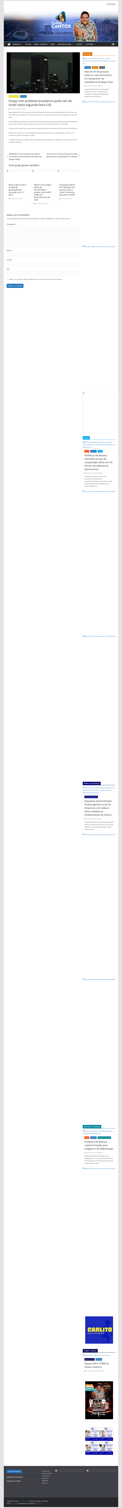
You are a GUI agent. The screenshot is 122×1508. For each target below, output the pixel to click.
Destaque (93, 451)
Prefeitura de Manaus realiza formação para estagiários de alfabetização (98, 1145)
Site (8, 269)
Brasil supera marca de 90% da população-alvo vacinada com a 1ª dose (17, 189)
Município (95, 67)
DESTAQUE (23, 96)
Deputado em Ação (64, 44)
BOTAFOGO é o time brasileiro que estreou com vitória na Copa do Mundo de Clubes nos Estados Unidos (25, 157)
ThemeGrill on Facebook (14, 1477)
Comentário (11, 224)
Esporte (79, 44)
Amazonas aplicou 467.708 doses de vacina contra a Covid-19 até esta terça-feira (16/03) (67, 189)
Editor (24, 109)
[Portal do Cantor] (61, 11)
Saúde (52, 44)
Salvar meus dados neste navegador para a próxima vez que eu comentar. (36, 279)
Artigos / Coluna (89, 1359)
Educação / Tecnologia (104, 1137)
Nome (9, 250)
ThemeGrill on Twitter (14, 1481)
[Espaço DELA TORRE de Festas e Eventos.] (99, 1355)
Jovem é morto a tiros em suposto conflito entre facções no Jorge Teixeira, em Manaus (62, 155)
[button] (21, 44)
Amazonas (16, 44)
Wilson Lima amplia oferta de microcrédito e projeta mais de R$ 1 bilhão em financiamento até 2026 (43, 192)
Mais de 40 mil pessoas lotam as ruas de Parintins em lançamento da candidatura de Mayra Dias (98, 77)
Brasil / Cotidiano (40, 44)
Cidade (87, 451)
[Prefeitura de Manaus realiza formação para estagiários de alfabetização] (99, 1132)
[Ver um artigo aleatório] (113, 44)
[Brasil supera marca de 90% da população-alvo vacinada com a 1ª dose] (18, 171)
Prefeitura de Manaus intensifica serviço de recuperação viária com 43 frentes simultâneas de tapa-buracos (98, 462)
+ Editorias (89, 44)
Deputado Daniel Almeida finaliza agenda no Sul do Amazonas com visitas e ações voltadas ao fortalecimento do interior (98, 807)
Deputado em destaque (91, 797)
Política (28, 44)
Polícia (100, 451)
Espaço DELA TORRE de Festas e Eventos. (96, 1365)
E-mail (9, 260)
